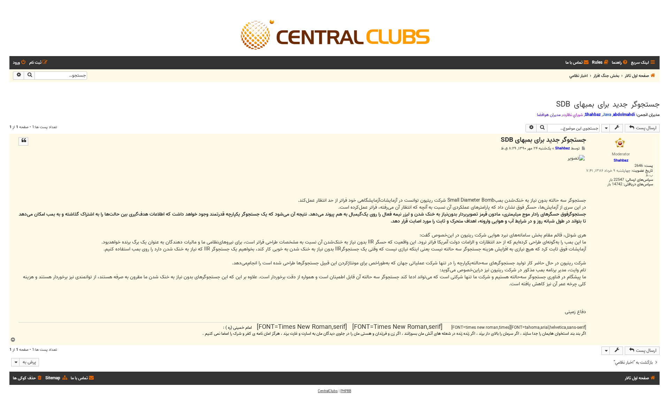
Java (606, 114)
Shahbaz (593, 114)
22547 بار (616, 180)
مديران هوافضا (549, 115)
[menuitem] (620, 63)
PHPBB (345, 391)
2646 (639, 166)
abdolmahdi (624, 114)
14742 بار (614, 184)
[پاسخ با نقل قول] (23, 141)
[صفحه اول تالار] (334, 34)
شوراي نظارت (572, 115)
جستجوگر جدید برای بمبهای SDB (608, 104)
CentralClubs (328, 391)
